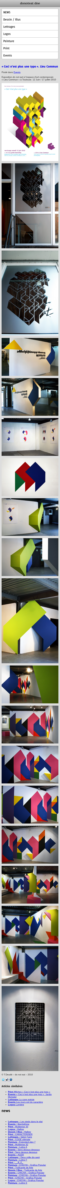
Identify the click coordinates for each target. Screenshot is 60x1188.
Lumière (16, 1104)
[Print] (30, 48)
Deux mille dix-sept (24, 1157)
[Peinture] (30, 41)
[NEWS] (30, 12)
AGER (16, 1154)
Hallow (16, 1129)
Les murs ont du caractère (25, 1102)
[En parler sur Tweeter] (3, 1080)
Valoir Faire (20, 1137)
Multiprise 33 (18, 1126)
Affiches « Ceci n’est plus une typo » (29, 1092)
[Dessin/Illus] (30, 19)
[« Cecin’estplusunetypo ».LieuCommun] (30, 66)
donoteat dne (30, 3)
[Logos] (30, 34)
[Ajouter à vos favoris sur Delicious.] (7, 1080)
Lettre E (17, 1183)
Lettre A (17, 1147)
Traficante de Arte (20, 1167)
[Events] (30, 55)
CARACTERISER (20, 1134)
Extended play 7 (22, 1142)
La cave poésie (21, 1099)
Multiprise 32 (18, 1144)
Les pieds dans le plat (25, 1121)
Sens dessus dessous (24, 1149)
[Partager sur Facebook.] (10, 1080)
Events (17, 72)
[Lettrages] (30, 26)
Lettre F (17, 1160)
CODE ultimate (19, 1139)
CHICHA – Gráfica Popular (27, 1165)
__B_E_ (15, 1162)
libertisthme (18, 1124)
